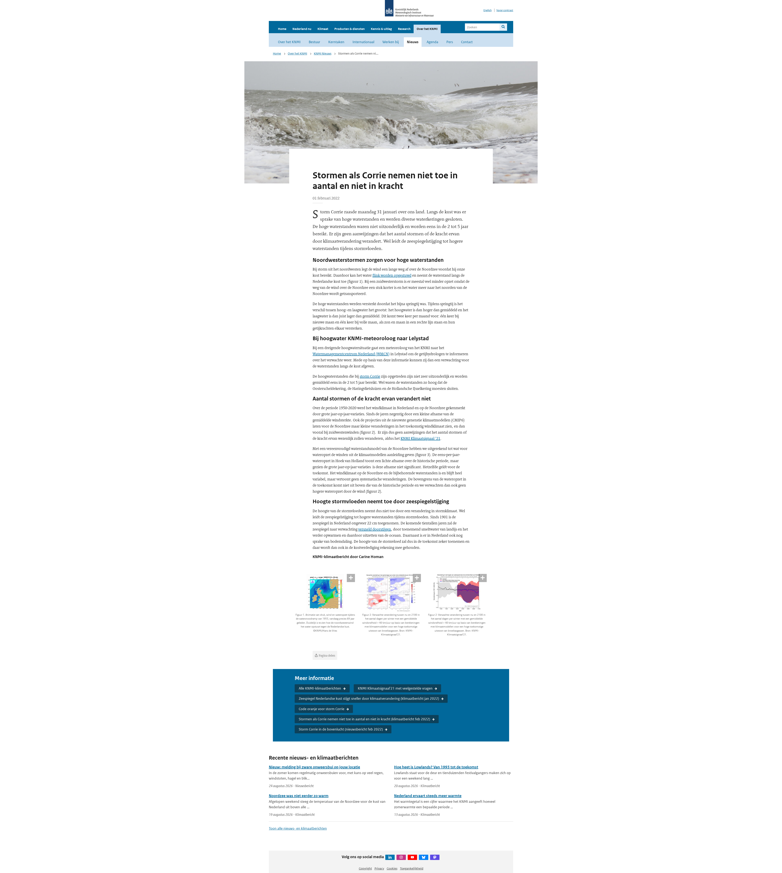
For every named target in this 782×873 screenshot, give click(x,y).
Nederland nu (301, 29)
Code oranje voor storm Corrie (321, 709)
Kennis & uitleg (381, 29)
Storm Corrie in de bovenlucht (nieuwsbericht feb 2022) (341, 729)
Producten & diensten (349, 29)
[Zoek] (503, 27)
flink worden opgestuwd (391, 275)
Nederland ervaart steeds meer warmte (427, 795)
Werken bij (390, 42)
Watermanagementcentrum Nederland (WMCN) (351, 353)
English (487, 10)
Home (282, 29)
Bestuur (314, 42)
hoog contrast (504, 10)
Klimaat (322, 29)
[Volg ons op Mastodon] (434, 857)
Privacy (379, 868)
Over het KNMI (427, 29)
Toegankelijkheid (411, 868)
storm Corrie (370, 376)
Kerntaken (336, 42)
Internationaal (363, 42)
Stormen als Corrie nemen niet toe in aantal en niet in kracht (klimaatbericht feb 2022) (364, 719)
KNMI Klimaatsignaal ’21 (420, 438)
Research (404, 29)
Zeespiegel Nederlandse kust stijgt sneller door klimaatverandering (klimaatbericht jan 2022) (369, 698)
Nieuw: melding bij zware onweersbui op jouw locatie (314, 767)
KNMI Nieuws (322, 53)
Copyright (365, 868)
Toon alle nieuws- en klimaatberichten (298, 828)
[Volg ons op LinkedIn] (389, 857)
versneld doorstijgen (374, 529)
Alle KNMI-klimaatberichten (320, 688)
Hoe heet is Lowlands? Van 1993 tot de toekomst (436, 767)
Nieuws (412, 42)
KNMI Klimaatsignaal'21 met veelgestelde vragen (395, 688)
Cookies (392, 868)
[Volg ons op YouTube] (412, 857)
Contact (467, 42)
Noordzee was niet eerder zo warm (298, 795)
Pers (449, 42)
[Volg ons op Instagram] (401, 857)
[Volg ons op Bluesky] (423, 857)
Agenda (432, 42)
